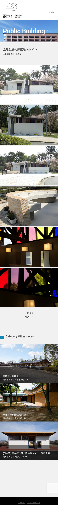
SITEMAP (21, 503)
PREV (30, 313)
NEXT (28, 316)
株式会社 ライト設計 (12, 10)
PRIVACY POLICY (33, 503)
